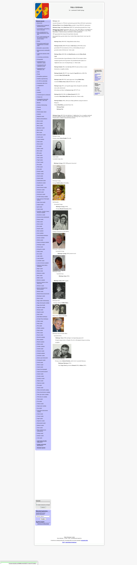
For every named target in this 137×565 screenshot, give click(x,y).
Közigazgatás (40, 59)
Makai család (40, 271)
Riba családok (40, 339)
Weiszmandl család (41, 423)
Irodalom (39, 114)
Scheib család (40, 348)
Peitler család (40, 321)
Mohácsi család (40, 285)
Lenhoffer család (40, 260)
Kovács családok (40, 237)
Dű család (39, 146)
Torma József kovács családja (43, 392)
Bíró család (39, 132)
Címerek (39, 109)
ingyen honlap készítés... (97, 80)
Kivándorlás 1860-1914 (42, 83)
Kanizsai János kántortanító (43, 217)
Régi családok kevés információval (41, 430)
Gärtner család (40, 173)
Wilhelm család (40, 425)
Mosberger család (41, 296)
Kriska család (40, 247)
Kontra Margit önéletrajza (42, 235)
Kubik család (40, 251)
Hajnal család (40, 185)
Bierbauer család (40, 127)
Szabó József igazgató (42, 369)
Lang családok (40, 258)
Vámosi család (40, 403)
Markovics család (41, 273)
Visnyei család (40, 416)
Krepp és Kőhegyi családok (43, 242)
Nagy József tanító (41, 305)
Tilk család (39, 385)
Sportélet (39, 92)
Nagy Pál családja (41, 307)
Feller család (40, 157)
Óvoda (38, 74)
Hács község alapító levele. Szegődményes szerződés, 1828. (43, 44)
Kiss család (39, 226)
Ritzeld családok (40, 341)
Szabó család (40, 367)
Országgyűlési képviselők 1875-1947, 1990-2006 (42, 100)
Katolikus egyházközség (42, 78)
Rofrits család (40, 344)
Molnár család (40, 291)
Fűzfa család (40, 166)
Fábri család (39, 155)
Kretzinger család (41, 244)
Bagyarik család (40, 116)
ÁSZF (63, 542)
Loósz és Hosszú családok (43, 263)
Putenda (39, 107)
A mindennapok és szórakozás (43, 94)
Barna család (40, 121)
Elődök (38, 41)
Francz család (40, 162)
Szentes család (40, 376)
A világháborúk (40, 85)
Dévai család (40, 144)
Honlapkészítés (84, 540)
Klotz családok (40, 230)
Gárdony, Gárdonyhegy (42, 105)
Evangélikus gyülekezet (42, 76)
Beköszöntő (39, 23)
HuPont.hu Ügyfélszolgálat (43, 523)
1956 (38, 87)
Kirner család (40, 224)
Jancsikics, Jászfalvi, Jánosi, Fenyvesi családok (43, 212)
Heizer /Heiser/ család (42, 187)
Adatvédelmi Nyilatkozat (70, 542)
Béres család (40, 125)
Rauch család (40, 335)
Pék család (39, 325)
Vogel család (40, 418)
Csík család (39, 438)
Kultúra (38, 90)
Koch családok (40, 233)
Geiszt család (40, 176)
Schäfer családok (41, 346)
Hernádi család (40, 192)
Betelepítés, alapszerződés (43, 48)
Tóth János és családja (42, 396)
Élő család (39, 153)
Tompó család (40, 387)
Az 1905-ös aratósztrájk (42, 81)
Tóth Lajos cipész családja (43, 394)
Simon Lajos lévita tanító (42, 357)
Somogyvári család (41, 360)
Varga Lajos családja (41, 406)
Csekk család (40, 137)
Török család (40, 399)
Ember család (40, 148)
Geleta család (40, 178)
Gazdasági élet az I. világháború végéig (41, 62)
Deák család (39, 141)
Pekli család (39, 323)
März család (39, 275)
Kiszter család (40, 228)
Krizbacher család (41, 249)
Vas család (39, 408)
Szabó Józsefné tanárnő (42, 371)
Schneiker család (41, 355)
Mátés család (40, 277)
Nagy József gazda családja (43, 303)
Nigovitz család (40, 312)
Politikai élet (39, 97)
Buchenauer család (41, 134)
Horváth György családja (42, 196)
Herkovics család (40, 189)
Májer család (40, 268)
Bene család (39, 123)
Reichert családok (41, 337)
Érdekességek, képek (41, 111)
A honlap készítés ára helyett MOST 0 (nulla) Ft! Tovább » (22, 563)
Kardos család (40, 219)
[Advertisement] (41, 475)
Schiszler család (40, 351)
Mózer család (40, 298)
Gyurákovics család (41, 182)
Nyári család (39, 314)
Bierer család (40, 130)
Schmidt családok (41, 353)
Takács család (40, 380)
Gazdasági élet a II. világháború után (41, 69)
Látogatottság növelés (97, 93)
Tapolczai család (40, 383)
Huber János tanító (41, 202)
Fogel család (40, 160)
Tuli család (39, 401)
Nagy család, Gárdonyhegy (43, 300)
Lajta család (39, 256)
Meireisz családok (41, 280)
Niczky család (40, 309)
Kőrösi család (40, 240)
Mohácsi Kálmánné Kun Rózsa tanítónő (42, 289)
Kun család (39, 253)
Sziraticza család (40, 378)
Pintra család (40, 332)
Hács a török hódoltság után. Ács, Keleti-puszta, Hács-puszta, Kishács (43, 37)
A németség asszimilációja (43, 57)
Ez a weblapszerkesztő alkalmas (98, 76)
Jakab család (40, 209)
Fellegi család (40, 433)
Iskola (38, 71)
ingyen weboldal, (98, 78)
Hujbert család (40, 204)
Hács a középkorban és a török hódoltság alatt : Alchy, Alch (43, 33)
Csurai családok (40, 139)
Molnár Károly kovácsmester (43, 293)
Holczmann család (41, 194)
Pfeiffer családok (40, 328)
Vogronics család (40, 420)
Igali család (39, 206)
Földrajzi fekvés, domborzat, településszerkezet (43, 26)
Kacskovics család (41, 214)
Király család (40, 221)
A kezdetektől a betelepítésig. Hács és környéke (43, 29)
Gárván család (40, 171)
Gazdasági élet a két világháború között (41, 66)
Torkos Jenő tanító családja (43, 390)
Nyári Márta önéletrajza (42, 316)
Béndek (38, 102)
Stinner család (40, 364)
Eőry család (39, 150)
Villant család (40, 414)
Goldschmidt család (41, 180)
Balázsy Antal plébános (42, 118)
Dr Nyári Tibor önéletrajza (42, 319)
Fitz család (39, 164)
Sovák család (40, 362)
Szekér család (40, 374)
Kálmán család (40, 435)
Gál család (39, 169)
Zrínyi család (40, 427)
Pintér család (40, 330)
